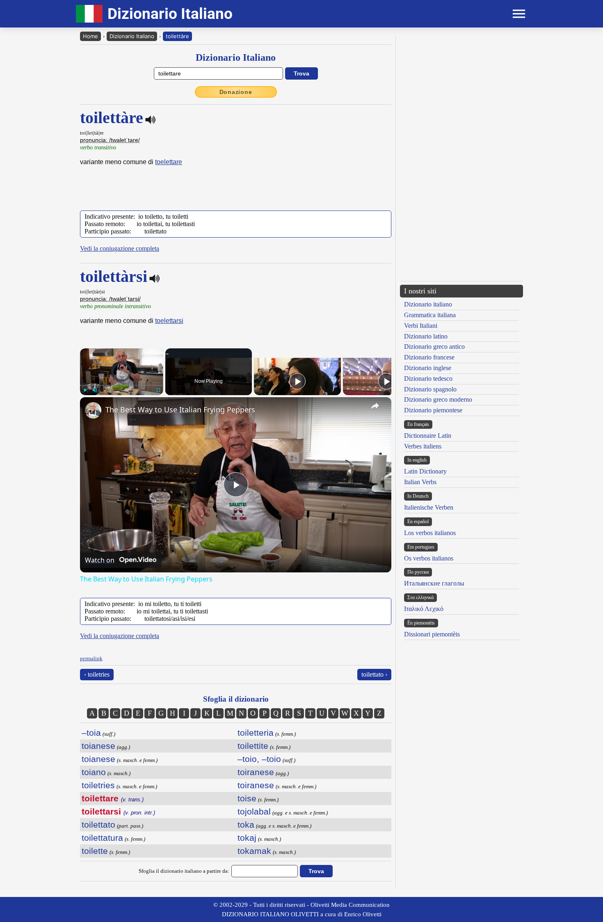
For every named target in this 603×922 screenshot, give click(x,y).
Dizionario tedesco (428, 378)
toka (246, 824)
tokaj (247, 837)
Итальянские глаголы (434, 583)
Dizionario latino (426, 336)
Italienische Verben (428, 507)
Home (90, 36)
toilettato (98, 824)
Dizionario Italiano (132, 36)
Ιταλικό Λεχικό (423, 608)
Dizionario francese (429, 357)
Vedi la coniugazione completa (119, 248)
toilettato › (374, 674)
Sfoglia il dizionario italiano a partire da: (184, 871)
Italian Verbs (420, 481)
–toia (91, 732)
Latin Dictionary (425, 471)
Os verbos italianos (428, 558)
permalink (91, 658)
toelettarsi (169, 320)
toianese (98, 745)
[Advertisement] (461, 93)
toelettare (168, 161)
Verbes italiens (422, 446)
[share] (375, 405)
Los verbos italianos (430, 532)
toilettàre (177, 36)
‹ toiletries (97, 674)
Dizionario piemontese (433, 410)
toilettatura (102, 837)
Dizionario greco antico (434, 346)
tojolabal (254, 811)
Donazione (235, 92)
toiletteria (256, 732)
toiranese (256, 772)
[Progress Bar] (121, 385)
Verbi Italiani (420, 325)
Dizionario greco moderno (438, 399)
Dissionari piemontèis (432, 634)
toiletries (98, 785)
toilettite (253, 745)
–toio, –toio (259, 759)
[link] (93, 410)
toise (247, 798)
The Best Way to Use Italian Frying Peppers (180, 409)
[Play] (85, 390)
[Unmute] (95, 390)
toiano (94, 772)
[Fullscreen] (158, 390)
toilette (95, 851)
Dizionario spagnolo (430, 389)
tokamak (254, 851)
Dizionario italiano (428, 304)
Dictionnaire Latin (427, 435)
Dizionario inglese (427, 367)
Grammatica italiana (430, 314)
